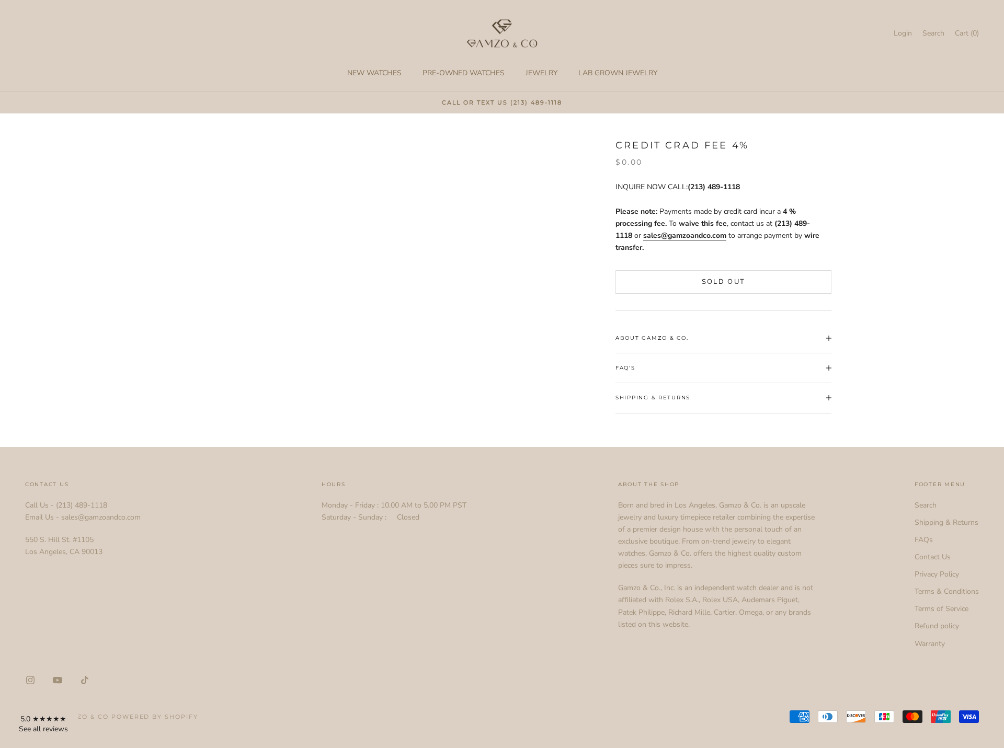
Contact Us (933, 557)
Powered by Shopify (155, 716)
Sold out (724, 281)
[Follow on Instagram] (30, 680)
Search (926, 505)
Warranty (930, 644)
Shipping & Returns (946, 522)
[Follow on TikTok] (84, 680)
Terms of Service (941, 609)
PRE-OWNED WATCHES (464, 73)
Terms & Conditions (947, 591)
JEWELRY (541, 73)
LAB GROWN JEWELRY (617, 73)
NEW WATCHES (374, 73)
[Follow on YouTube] (57, 680)
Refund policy (937, 626)
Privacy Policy (937, 574)
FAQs (924, 540)
